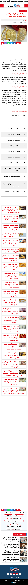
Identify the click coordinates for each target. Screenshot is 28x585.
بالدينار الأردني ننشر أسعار (18, 513)
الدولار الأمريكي (8, 515)
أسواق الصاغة (14, 524)
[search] (2, 5)
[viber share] (5, 43)
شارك (18, 43)
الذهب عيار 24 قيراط (18, 521)
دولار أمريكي (9, 529)
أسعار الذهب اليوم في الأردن (14, 526)
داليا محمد (22, 20)
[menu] (26, 5)
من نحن (17, 577)
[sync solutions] (14, 583)
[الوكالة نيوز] (14, 569)
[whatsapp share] (8, 43)
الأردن (9, 518)
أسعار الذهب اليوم (19, 515)
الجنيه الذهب (7, 513)
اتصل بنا (11, 577)
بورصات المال (18, 529)
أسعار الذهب (8, 521)
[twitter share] (11, 43)
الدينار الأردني (16, 518)
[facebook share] (14, 43)
